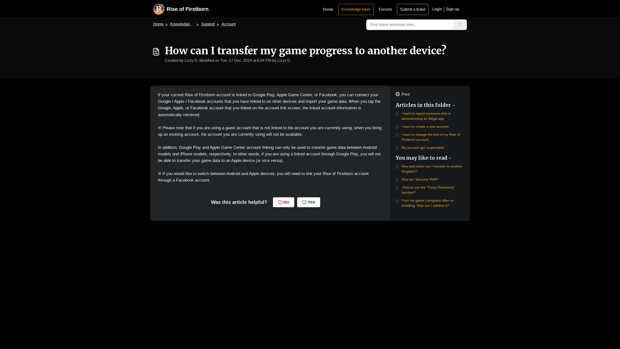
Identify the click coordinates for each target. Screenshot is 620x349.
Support (208, 24)
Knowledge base (356, 9)
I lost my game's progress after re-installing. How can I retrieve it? (428, 202)
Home (328, 9)
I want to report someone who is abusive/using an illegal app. (426, 115)
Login (437, 9)
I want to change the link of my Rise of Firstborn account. (431, 137)
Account (229, 24)
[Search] (460, 24)
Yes (311, 202)
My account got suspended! (423, 148)
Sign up (452, 9)
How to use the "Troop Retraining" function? (428, 189)
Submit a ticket (412, 9)
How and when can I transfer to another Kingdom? (432, 168)
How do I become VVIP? (420, 179)
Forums (385, 9)
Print (406, 94)
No (286, 202)
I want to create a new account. (426, 126)
